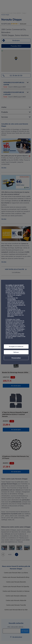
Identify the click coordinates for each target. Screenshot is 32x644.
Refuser (16, 352)
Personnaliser (16, 358)
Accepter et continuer (16, 346)
